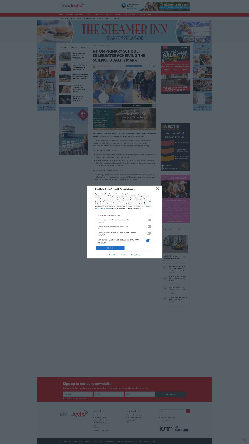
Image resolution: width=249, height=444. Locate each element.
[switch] (148, 220)
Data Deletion (113, 255)
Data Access (124, 255)
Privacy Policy (135, 255)
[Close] (158, 189)
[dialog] (124, 222)
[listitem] (124, 216)
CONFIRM (110, 248)
